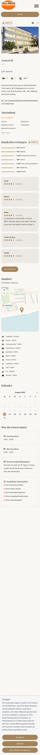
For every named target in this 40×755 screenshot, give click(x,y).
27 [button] (20, 414)
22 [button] (30, 411)
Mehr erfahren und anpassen (20, 750)
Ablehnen (20, 744)
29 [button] (30, 414)
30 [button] (35, 414)
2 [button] (35, 400)
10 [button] (4, 407)
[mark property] (22, 310)
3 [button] (4, 403)
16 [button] (35, 407)
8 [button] (30, 403)
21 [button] (25, 411)
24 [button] (5, 414)
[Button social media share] (33, 23)
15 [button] (30, 407)
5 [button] (14, 403)
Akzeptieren (20, 737)
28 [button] (25, 414)
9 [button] (35, 403)
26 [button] (15, 414)
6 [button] (19, 403)
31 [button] (4, 418)
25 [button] (10, 414)
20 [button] (20, 411)
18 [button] (10, 411)
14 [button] (25, 407)
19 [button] (15, 411)
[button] (21, 309)
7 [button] (25, 403)
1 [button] (30, 400)
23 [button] (35, 411)
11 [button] (9, 407)
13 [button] (20, 407)
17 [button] (4, 411)
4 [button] (9, 403)
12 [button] (15, 407)
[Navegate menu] (36, 6)
